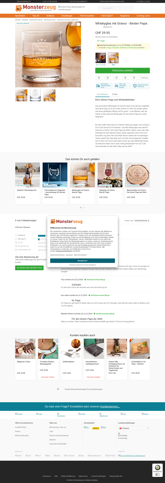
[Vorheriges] (17, 54)
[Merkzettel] (139, 8)
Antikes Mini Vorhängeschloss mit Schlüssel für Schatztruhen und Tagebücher (117, 366)
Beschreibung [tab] (102, 94)
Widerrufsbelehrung (68, 476)
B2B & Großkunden (22, 435)
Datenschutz (83, 476)
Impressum (47, 476)
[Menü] (161, 465)
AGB (56, 476)
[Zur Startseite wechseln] (35, 8)
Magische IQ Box (23, 362)
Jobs (51, 431)
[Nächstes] (78, 54)
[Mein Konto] (145, 8)
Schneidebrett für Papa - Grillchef (138, 363)
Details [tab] (115, 94)
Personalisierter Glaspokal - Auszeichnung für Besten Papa (54, 192)
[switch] (157, 474)
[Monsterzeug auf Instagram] (69, 468)
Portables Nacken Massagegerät (47, 363)
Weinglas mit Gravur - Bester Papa (107, 191)
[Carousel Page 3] (84, 207)
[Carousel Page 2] (82, 207)
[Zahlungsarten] (82, 415)
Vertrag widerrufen (115, 476)
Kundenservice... (110, 406)
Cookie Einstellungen (98, 476)
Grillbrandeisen (68, 362)
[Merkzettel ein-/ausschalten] (78, 84)
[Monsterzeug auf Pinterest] (86, 468)
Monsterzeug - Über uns (58, 427)
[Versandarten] (99, 429)
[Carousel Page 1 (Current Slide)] (80, 207)
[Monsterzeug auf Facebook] (78, 468)
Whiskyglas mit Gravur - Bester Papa (81, 191)
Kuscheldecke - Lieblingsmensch (92, 363)
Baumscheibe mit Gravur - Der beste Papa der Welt (137, 191)
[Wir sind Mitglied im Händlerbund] (131, 455)
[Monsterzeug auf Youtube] (95, 468)
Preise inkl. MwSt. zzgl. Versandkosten (106, 36)
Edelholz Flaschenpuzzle (26, 190)
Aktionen (53, 440)
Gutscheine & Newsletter (58, 444)
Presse (17, 431)
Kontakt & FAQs (20, 427)
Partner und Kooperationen (59, 435)
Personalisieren (122, 70)
